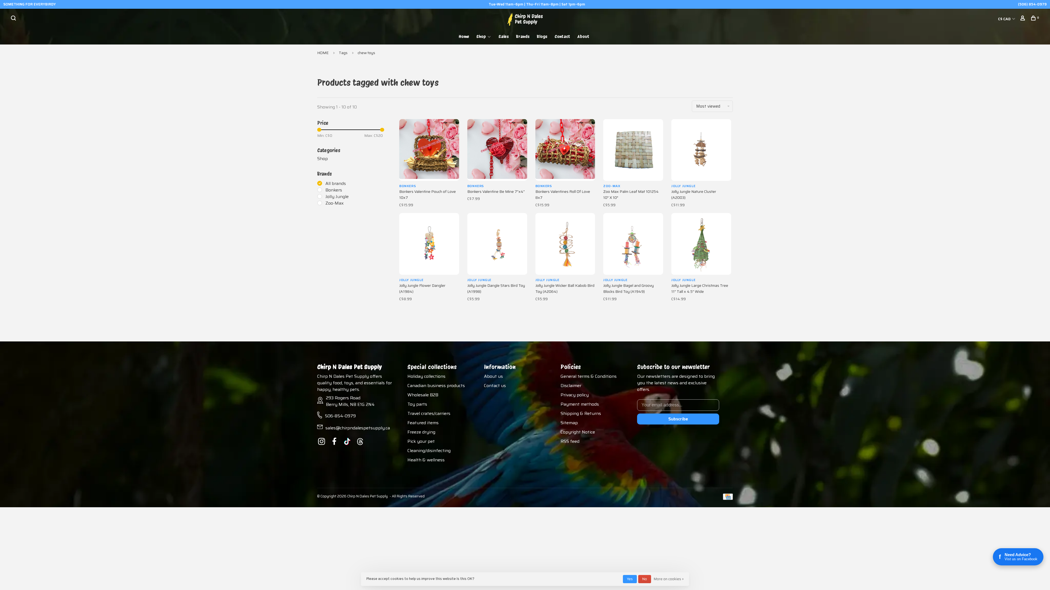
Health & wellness (426, 459)
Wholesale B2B (422, 394)
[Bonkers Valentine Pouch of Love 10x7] (429, 150)
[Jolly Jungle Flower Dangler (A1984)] (429, 244)
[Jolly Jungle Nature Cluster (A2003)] (701, 150)
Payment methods (580, 404)
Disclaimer (571, 385)
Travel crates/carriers (428, 413)
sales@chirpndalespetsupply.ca (357, 427)
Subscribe (678, 418)
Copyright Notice (578, 432)
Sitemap (569, 422)
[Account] (1023, 19)
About (583, 36)
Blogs (542, 36)
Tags (343, 53)
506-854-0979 (340, 415)
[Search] (14, 19)
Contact (562, 36)
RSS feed (570, 441)
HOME (323, 53)
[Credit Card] (728, 498)
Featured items (423, 422)
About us (493, 376)
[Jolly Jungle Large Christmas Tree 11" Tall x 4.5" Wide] (701, 244)
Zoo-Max (334, 203)
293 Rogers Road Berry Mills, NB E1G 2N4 (350, 401)
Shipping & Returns (581, 413)
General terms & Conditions (589, 376)
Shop (481, 36)
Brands (523, 36)
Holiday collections (426, 376)
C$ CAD (1004, 19)
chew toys (366, 53)
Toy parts (417, 404)
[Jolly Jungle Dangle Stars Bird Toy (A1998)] (497, 244)
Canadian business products (436, 385)
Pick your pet (421, 441)
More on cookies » (669, 579)
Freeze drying (421, 432)
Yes (630, 579)
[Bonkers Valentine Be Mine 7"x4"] (497, 150)
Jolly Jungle (337, 196)
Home (464, 36)
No (644, 579)
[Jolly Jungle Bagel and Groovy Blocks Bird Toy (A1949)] (633, 244)
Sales (503, 36)
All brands (335, 183)
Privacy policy (575, 394)
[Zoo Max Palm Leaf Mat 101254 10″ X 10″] (633, 150)
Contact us (495, 385)
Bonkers (333, 190)
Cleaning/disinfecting (429, 450)
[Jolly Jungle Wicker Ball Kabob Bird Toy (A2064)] (565, 244)
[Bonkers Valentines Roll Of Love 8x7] (565, 150)
